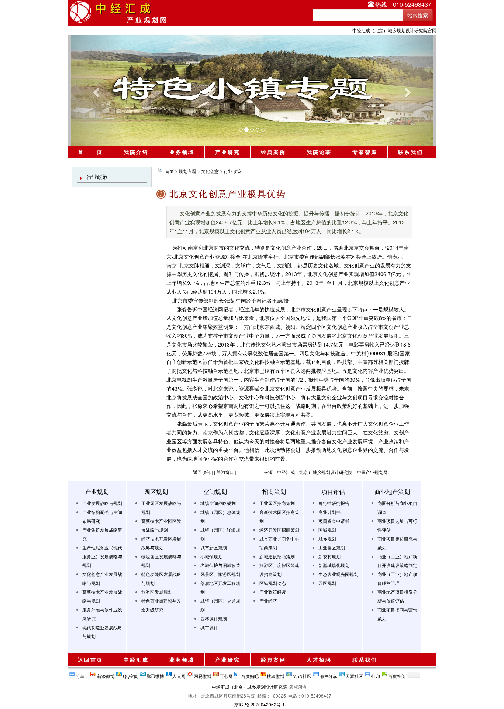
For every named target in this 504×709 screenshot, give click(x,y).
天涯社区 (354, 675)
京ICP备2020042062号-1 (259, 704)
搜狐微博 (275, 675)
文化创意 (210, 171)
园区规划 (156, 491)
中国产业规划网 (372, 472)
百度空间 (397, 675)
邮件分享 (328, 675)
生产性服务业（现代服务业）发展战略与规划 (102, 556)
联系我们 (410, 152)
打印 (375, 675)
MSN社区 (302, 675)
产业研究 (227, 152)
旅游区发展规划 (156, 592)
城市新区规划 (213, 547)
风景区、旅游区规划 (220, 574)
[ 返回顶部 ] (202, 472)
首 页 (90, 152)
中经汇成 (136, 659)
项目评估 (333, 491)
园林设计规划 (213, 618)
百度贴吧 (250, 675)
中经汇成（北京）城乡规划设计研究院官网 (394, 30)
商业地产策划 (392, 491)
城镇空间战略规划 (218, 503)
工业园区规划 (331, 547)
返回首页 (90, 659)
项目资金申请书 (333, 521)
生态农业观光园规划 (338, 574)
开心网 (226, 675)
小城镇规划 (211, 556)
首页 (169, 171)
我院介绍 (136, 152)
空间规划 (215, 491)
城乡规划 (327, 538)
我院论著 (319, 152)
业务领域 (181, 152)
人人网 (179, 675)
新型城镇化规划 (333, 565)
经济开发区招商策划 (279, 529)
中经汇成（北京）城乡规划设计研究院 (249, 687)
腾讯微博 (155, 675)
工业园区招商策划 (277, 503)
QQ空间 (130, 675)
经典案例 (273, 152)
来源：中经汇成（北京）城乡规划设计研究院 (308, 472)
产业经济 (268, 600)
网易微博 (202, 675)
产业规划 (97, 491)
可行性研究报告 (333, 503)
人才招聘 (319, 659)
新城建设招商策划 (277, 556)
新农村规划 (329, 556)
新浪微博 (106, 675)
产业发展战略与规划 (102, 503)
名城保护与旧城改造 (220, 565)
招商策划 (274, 491)
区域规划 (327, 529)
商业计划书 (329, 512)
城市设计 (209, 627)
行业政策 (97, 176)
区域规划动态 (272, 583)
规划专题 (187, 171)
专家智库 (364, 152)
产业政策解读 (272, 592)
